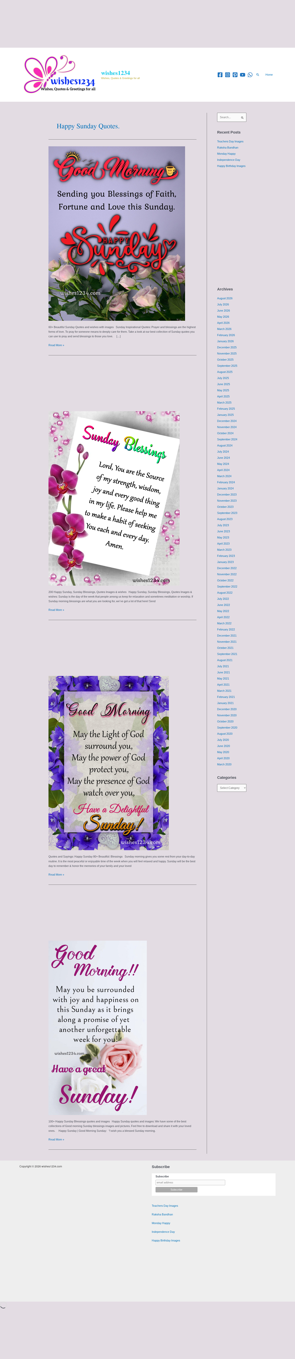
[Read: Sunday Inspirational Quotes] (116, 233)
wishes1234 (115, 72)
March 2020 (224, 764)
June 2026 (223, 310)
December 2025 (227, 347)
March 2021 (224, 690)
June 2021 (223, 672)
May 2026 (223, 316)
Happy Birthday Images (231, 166)
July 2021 (223, 666)
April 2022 (223, 617)
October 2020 (225, 721)
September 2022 (227, 586)
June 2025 (223, 384)
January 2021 (225, 703)
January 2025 (225, 414)
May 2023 (223, 537)
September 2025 (227, 365)
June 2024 (223, 457)
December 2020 (227, 709)
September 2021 (227, 654)
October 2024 (225, 433)
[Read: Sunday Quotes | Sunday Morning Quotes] (108, 762)
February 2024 (226, 482)
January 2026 (225, 341)
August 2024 (225, 445)
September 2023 (227, 513)
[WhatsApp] (250, 75)
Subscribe (162, 1176)
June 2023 (223, 531)
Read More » (56, 345)
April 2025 (223, 396)
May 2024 (223, 463)
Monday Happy (226, 153)
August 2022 (225, 592)
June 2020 (223, 746)
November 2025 (227, 353)
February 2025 (226, 408)
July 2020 (223, 739)
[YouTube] (242, 75)
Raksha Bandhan (227, 147)
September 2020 (227, 727)
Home (269, 74)
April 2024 (223, 470)
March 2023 (224, 549)
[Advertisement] (102, 24)
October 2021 (225, 647)
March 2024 (224, 476)
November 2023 (227, 500)
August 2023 (225, 519)
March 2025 (224, 402)
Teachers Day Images (230, 141)
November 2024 (227, 427)
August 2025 (225, 371)
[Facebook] (220, 75)
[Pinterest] (235, 75)
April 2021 (223, 684)
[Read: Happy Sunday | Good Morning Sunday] (97, 1027)
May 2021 (223, 678)
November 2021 (227, 641)
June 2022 (223, 605)
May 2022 (223, 611)
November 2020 (227, 715)
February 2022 (226, 629)
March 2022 (224, 623)
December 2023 (227, 494)
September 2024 (227, 439)
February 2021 (226, 697)
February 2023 (226, 555)
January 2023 (225, 562)
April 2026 (223, 322)
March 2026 (224, 329)
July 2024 (223, 451)
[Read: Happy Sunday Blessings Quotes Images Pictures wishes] (114, 498)
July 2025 (223, 378)
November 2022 (227, 574)
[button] (257, 75)
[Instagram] (227, 75)
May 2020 (223, 752)
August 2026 (225, 298)
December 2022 (227, 568)
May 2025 (223, 390)
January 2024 (225, 488)
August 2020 (225, 733)
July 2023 (223, 525)
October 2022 (225, 580)
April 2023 (223, 543)
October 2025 (225, 359)
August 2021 (225, 660)
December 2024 (227, 421)
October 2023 (225, 506)
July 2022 (223, 598)
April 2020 (223, 758)
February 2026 (226, 335)
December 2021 (227, 635)
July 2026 (223, 304)
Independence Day (228, 159)
